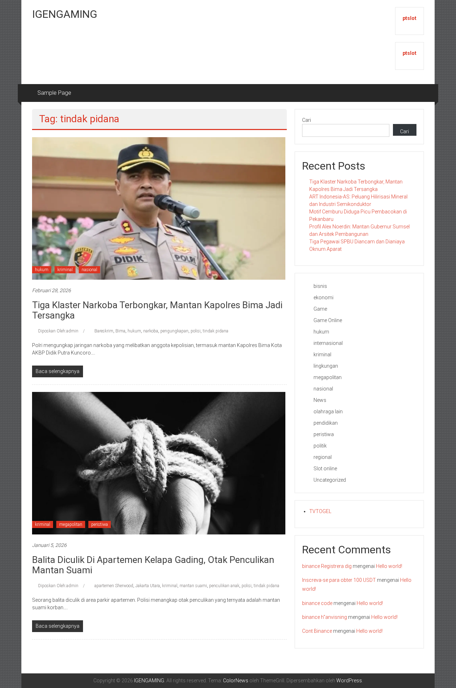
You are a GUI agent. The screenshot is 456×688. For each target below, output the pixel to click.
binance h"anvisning (324, 617)
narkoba (150, 331)
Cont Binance (317, 631)
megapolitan (70, 524)
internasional (328, 343)
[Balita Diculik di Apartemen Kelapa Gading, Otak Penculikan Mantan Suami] (158, 463)
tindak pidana (215, 331)
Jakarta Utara (147, 585)
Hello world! (389, 566)
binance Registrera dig (327, 566)
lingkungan (326, 366)
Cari (306, 120)
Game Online (328, 320)
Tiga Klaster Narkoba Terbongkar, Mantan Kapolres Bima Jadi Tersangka (157, 310)
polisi (196, 331)
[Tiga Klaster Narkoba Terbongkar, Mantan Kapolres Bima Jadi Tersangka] (158, 208)
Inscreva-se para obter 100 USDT (339, 580)
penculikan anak (224, 585)
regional (323, 457)
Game (320, 309)
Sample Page (54, 92)
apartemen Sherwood (113, 585)
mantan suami (193, 585)
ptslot (409, 18)
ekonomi (323, 297)
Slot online (325, 468)
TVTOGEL (320, 511)
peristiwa (99, 524)
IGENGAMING (64, 14)
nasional (89, 269)
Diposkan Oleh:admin (58, 331)
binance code (317, 603)
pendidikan (326, 423)
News (320, 400)
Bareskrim (103, 331)
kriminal (65, 269)
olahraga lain (328, 411)
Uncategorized (330, 480)
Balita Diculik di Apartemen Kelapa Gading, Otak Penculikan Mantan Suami (153, 564)
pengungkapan (174, 331)
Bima (120, 331)
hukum (41, 269)
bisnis (320, 286)
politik (320, 446)
